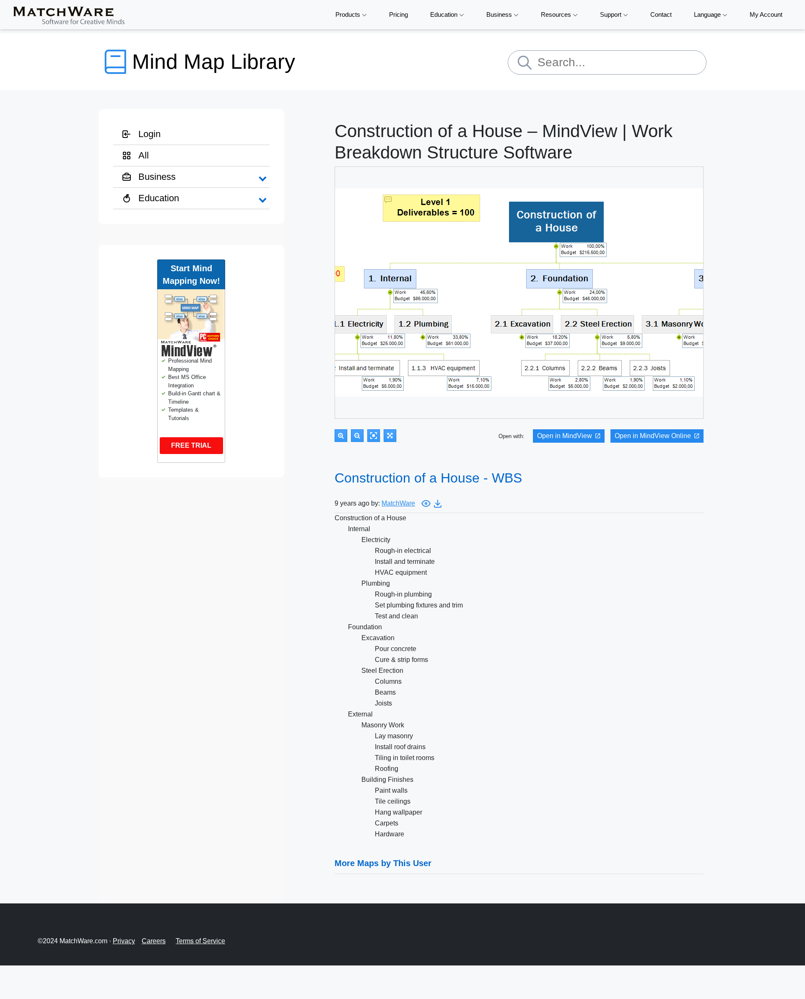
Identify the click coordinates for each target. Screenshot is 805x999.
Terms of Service (200, 941)
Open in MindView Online (653, 435)
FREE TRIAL (191, 445)
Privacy (124, 941)
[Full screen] (390, 435)
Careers (154, 941)
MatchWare (398, 503)
